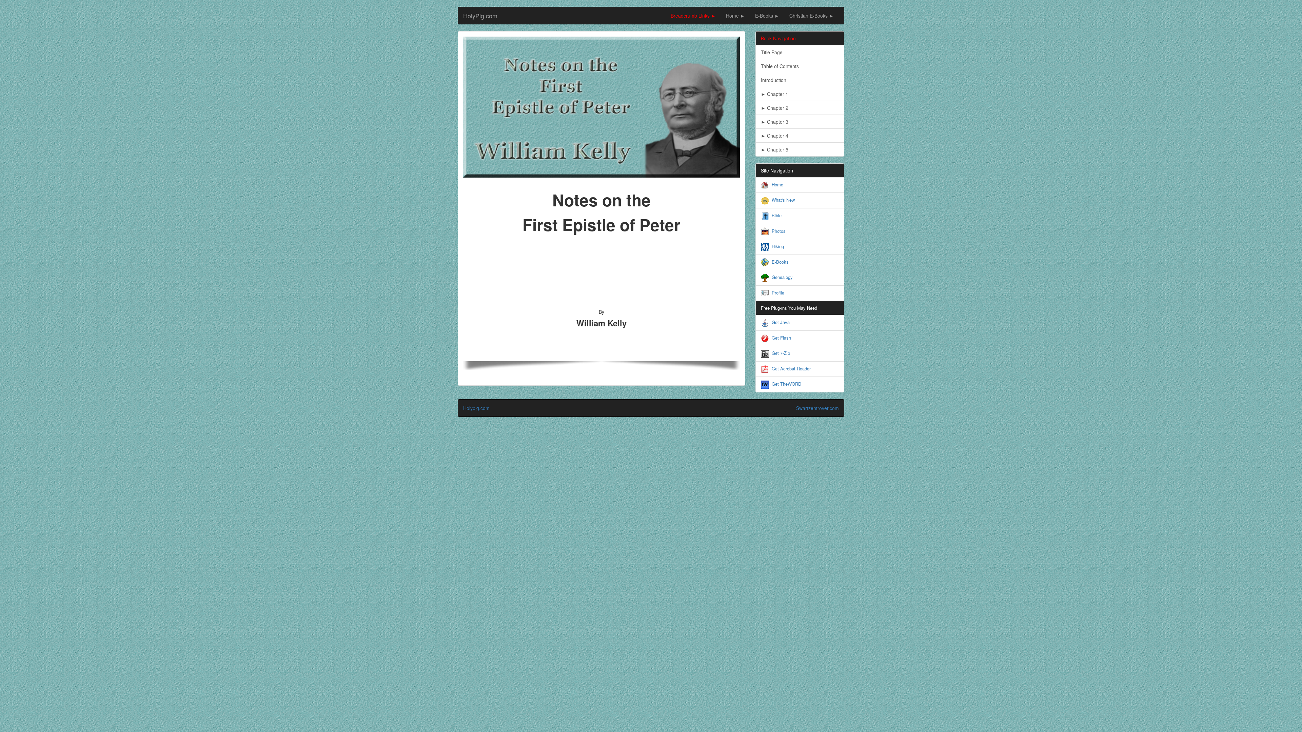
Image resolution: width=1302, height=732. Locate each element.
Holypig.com (476, 408)
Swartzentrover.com (817, 408)
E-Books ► (767, 15)
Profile (778, 292)
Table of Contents (780, 66)
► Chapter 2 (774, 107)
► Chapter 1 (774, 93)
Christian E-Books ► (811, 15)
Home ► (735, 15)
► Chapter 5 (774, 149)
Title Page (772, 52)
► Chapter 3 (774, 121)
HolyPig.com (480, 15)
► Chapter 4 (774, 135)
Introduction (773, 80)
